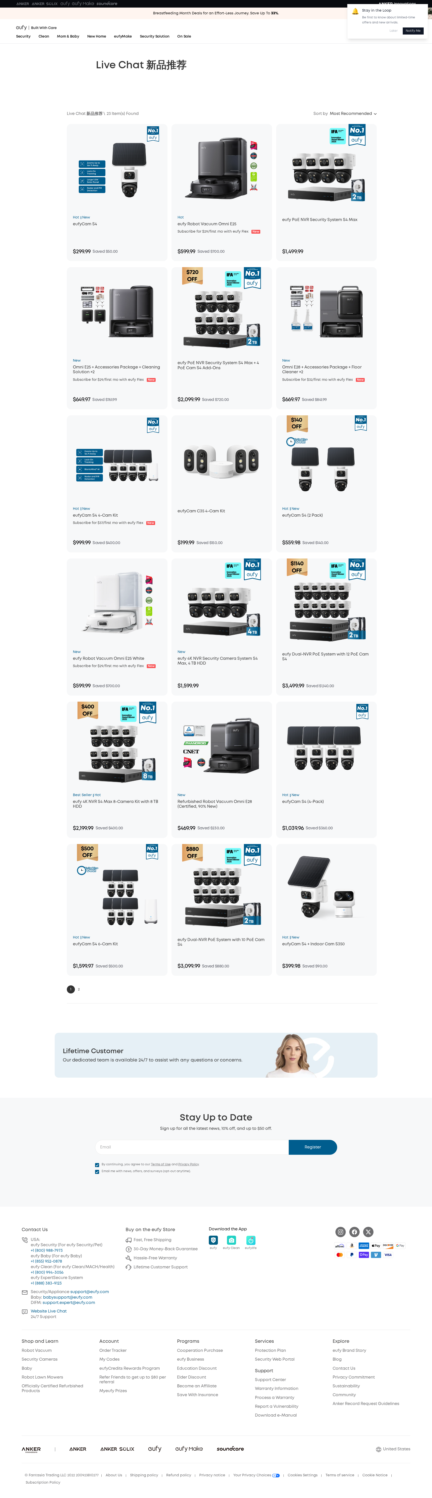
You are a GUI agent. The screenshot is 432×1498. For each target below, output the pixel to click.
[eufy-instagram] (340, 1232)
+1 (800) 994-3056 (47, 1272)
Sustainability (346, 1386)
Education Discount (197, 1368)
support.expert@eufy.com (69, 1303)
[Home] (36, 27)
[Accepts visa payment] (388, 1254)
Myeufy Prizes (113, 1391)
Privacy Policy (188, 1164)
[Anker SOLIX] (44, 3)
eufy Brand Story (349, 1351)
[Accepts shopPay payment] (363, 1254)
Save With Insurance (197, 1395)
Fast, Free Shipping (152, 1240)
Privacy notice (212, 1475)
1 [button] (70, 989)
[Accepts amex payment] (363, 1245)
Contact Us (344, 1368)
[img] (339, 1245)
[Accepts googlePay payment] (400, 1245)
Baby (27, 1368)
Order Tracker (113, 1351)
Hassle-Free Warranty (155, 1258)
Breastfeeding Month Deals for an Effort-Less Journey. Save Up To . (216, 13)
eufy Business (190, 1359)
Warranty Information (276, 1389)
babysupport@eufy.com (67, 1297)
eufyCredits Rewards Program (129, 1368)
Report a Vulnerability (276, 1407)
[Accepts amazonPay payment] (351, 1245)
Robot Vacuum (37, 1351)
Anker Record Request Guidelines (366, 1404)
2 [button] (79, 989)
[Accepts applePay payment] (376, 1245)
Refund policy (178, 1475)
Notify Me (413, 30)
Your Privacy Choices (252, 1475)
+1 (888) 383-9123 (46, 1283)
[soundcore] (107, 3)
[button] (354, 114)
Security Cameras (39, 1359)
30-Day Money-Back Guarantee (166, 1249)
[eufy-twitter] (368, 1232)
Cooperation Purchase (200, 1351)
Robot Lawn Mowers (42, 1377)
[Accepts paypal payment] (351, 1254)
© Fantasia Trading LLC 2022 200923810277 (62, 1475)
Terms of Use (161, 1164)
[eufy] (65, 3)
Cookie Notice (375, 1475)
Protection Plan (270, 1351)
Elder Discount (191, 1377)
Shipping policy (144, 1475)
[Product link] (117, 168)
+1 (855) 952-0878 (46, 1261)
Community (344, 1395)
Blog (337, 1359)
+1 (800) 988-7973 (47, 1251)
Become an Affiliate (197, 1386)
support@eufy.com (89, 1292)
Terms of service (340, 1475)
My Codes (109, 1359)
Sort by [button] (320, 114)
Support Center (270, 1380)
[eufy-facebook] (354, 1232)
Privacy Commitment (354, 1377)
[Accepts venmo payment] (376, 1254)
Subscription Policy (43, 1482)
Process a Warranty (274, 1398)
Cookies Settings (303, 1475)
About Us (114, 1475)
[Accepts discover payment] (388, 1245)
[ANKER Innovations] (397, 3)
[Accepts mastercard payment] (339, 1254)
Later (394, 30)
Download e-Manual (276, 1415)
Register (313, 1147)
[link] (216, 1055)
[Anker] (22, 3)
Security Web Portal (275, 1359)
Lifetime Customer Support (161, 1267)
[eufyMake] (83, 3)
